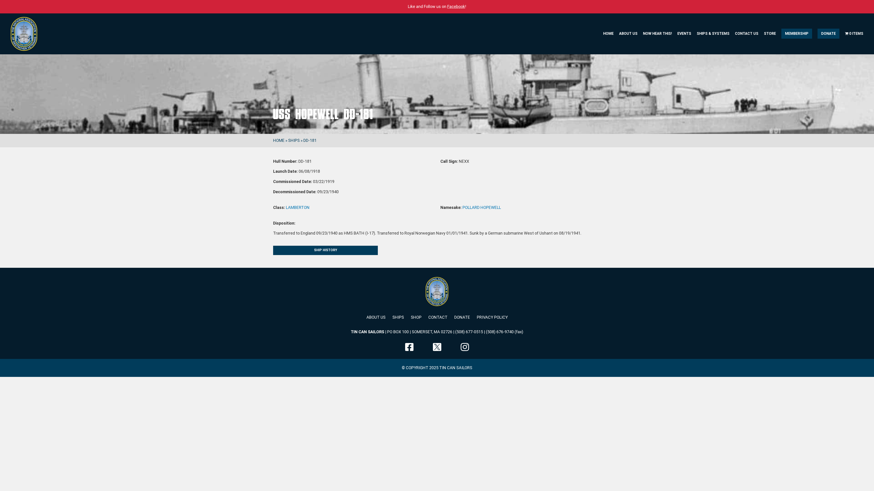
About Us (628, 33)
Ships (294, 140)
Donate (828, 33)
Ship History (325, 250)
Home (608, 33)
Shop (416, 317)
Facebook (456, 6)
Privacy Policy (492, 317)
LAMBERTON (298, 207)
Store (770, 33)
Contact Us (746, 33)
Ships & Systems (713, 33)
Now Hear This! (657, 33)
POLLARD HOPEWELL (481, 207)
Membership (796, 33)
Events (684, 33)
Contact (437, 317)
